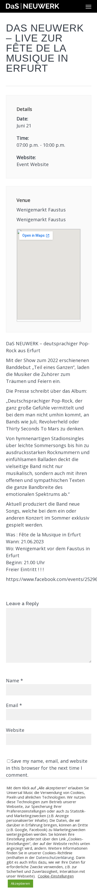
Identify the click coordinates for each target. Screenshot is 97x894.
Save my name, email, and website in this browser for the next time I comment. (46, 768)
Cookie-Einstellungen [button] (56, 876)
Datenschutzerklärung (55, 857)
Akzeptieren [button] (20, 883)
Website (15, 730)
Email (14, 705)
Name (14, 680)
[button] (88, 6)
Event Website (33, 164)
